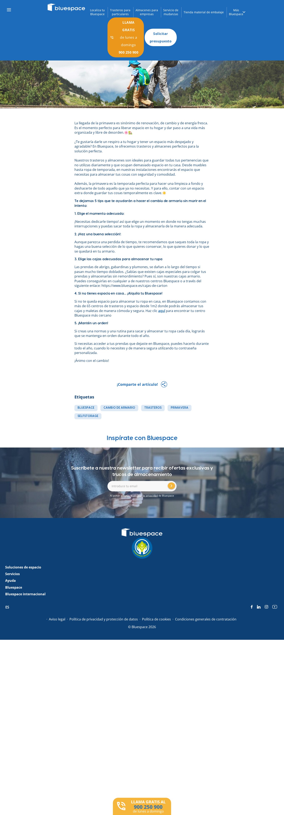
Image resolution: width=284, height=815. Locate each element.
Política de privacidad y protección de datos (103, 619)
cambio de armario (119, 407)
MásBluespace (236, 12)
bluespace (86, 407)
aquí (161, 310)
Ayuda (10, 580)
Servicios (12, 574)
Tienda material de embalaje (204, 12)
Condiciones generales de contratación (205, 619)
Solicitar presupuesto (161, 37)
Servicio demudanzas (170, 12)
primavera (179, 407)
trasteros (153, 407)
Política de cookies (156, 619)
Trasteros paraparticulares (120, 12)
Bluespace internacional (25, 594)
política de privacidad (145, 495)
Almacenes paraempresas (147, 12)
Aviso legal (57, 619)
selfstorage (88, 416)
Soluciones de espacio (23, 567)
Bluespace (13, 587)
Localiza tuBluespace (97, 12)
